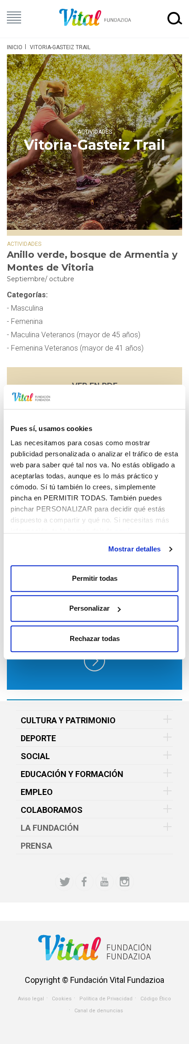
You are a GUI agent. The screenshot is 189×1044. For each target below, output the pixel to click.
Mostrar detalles (134, 549)
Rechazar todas (95, 638)
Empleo (37, 792)
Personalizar (89, 608)
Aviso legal (31, 999)
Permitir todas (94, 578)
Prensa (36, 846)
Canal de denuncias (98, 1011)
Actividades (95, 131)
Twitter (64, 882)
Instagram (125, 882)
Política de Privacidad (106, 999)
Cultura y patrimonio (68, 720)
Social (35, 756)
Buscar (174, 17)
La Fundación (50, 828)
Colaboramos (52, 810)
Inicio (14, 47)
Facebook (84, 882)
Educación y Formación (72, 774)
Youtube (104, 882)
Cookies (62, 999)
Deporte (38, 738)
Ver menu (14, 17)
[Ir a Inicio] (95, 18)
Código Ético (155, 999)
